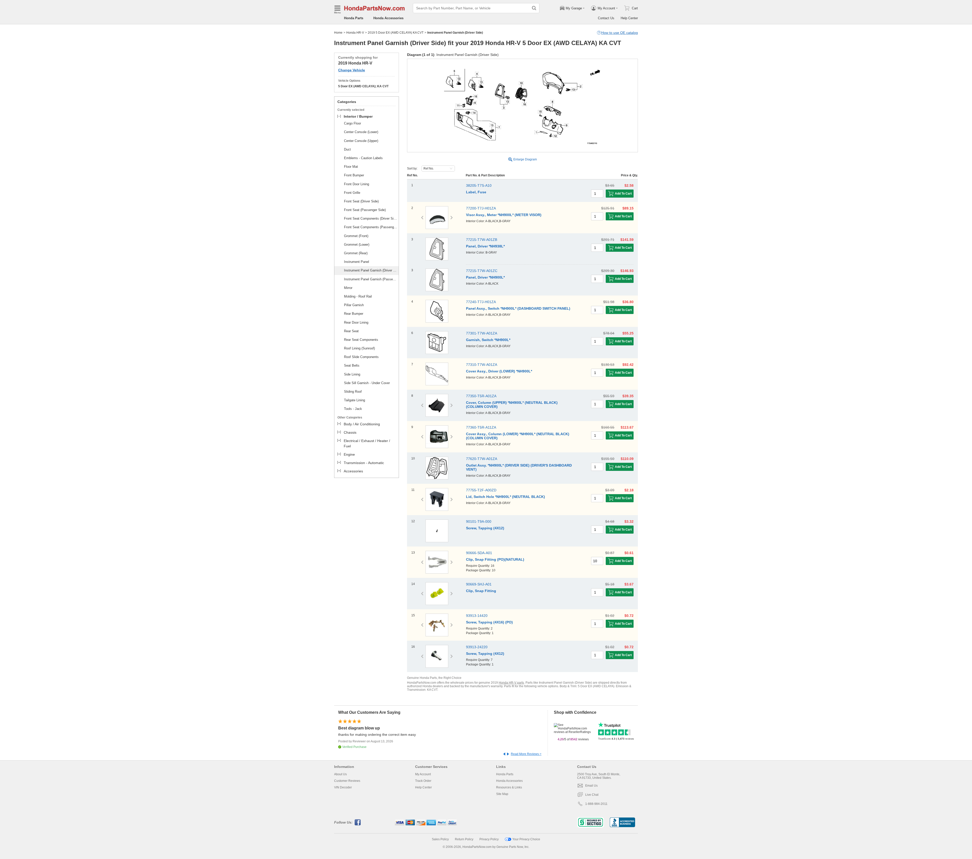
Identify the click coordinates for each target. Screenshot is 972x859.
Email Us (591, 785)
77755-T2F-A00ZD (481, 490)
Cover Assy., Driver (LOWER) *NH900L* (499, 371)
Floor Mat (351, 167)
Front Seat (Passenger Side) (365, 210)
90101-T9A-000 (478, 521)
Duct (347, 149)
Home (338, 32)
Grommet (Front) (356, 236)
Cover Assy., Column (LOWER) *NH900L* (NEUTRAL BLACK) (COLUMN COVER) (517, 436)
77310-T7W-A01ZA (481, 365)
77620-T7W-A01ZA (481, 459)
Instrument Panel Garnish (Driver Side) (370, 270)
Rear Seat (351, 331)
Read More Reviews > (526, 754)
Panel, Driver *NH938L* (485, 246)
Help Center (629, 18)
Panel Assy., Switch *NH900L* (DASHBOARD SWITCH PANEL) (518, 308)
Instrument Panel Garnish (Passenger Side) (370, 279)
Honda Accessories (388, 18)
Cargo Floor (352, 123)
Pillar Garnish (354, 305)
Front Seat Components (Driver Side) (370, 218)
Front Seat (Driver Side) (361, 201)
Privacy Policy (489, 839)
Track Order (423, 781)
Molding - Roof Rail (358, 296)
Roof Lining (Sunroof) (359, 348)
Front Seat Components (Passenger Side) (370, 227)
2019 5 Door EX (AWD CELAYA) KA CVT (395, 32)
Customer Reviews (347, 781)
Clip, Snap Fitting (481, 591)
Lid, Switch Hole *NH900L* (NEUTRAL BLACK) (505, 497)
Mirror (348, 288)
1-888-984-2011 (596, 804)
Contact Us (606, 18)
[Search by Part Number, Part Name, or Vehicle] (534, 8)
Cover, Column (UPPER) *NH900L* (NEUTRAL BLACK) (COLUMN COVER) (512, 405)
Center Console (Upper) (361, 141)
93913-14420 (477, 616)
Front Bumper (354, 175)
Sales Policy (440, 839)
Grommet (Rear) (356, 253)
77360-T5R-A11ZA (481, 427)
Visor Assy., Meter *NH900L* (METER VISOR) (503, 215)
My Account (423, 774)
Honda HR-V (355, 32)
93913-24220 (477, 647)
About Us (340, 774)
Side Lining (352, 374)
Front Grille (352, 193)
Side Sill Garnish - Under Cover (367, 383)
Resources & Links (509, 787)
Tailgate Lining (354, 400)
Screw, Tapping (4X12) (485, 528)
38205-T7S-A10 (479, 185)
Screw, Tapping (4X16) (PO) (489, 622)
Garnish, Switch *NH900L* (488, 340)
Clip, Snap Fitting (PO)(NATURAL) (495, 559)
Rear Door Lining (356, 322)
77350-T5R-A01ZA (481, 396)
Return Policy (464, 839)
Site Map (502, 794)
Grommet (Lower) (356, 244)
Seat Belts (351, 365)
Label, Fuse (476, 192)
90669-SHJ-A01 (479, 584)
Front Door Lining (356, 184)
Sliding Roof (353, 391)
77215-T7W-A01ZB (481, 240)
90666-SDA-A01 (479, 553)
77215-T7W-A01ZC (481, 271)
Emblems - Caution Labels (363, 158)
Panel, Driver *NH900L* (485, 277)
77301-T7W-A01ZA (481, 333)
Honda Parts (353, 18)
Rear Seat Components (361, 340)
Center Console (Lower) (361, 132)
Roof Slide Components (361, 357)
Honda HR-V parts (511, 682)
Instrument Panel (356, 262)
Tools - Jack (353, 409)
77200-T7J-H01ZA (481, 208)
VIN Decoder (343, 787)
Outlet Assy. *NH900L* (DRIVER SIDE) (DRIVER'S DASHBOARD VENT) (519, 467)
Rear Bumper (353, 314)
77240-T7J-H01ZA (481, 302)
